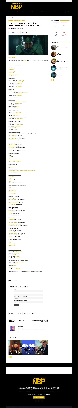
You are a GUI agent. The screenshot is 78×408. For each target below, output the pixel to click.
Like (64, 23)
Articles (12, 17)
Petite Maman (11, 179)
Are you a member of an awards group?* (21, 296)
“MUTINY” (59, 75)
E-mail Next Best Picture (39, 397)
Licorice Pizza (11, 72)
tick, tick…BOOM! (18, 94)
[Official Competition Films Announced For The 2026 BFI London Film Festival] (15, 347)
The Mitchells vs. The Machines (15, 161)
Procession (11, 167)
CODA (15, 254)
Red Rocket (15, 97)
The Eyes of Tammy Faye (21, 101)
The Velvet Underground (14, 172)
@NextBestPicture (13, 273)
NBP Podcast (41, 349)
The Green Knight (12, 71)
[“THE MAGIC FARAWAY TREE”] (54, 61)
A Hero (10, 178)
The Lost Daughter (18, 103)
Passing (15, 129)
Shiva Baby (17, 256)
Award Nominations (15, 280)
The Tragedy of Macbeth (14, 202)
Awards (16, 20)
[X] (68, 1)
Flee (9, 158)
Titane (17, 106)
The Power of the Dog (13, 74)
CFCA (24, 60)
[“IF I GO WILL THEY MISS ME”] (54, 47)
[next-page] (11, 357)
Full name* (16, 289)
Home (10, 17)
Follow (56, 23)
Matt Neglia (13, 28)
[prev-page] (9, 357)
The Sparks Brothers (13, 169)
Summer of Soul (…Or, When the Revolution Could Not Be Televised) (22, 170)
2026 (58, 46)
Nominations (22, 20)
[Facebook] (66, 1)
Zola (17, 113)
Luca (10, 159)
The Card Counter (12, 144)
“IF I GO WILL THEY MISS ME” (63, 47)
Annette (10, 230)
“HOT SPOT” (60, 54)
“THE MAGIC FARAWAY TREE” (63, 61)
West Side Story (12, 75)
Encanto (10, 156)
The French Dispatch (19, 118)
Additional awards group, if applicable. (20, 300)
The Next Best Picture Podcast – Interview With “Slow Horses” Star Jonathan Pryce (41, 352)
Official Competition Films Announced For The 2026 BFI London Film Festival (15, 352)
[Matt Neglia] (9, 28)
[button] (66, 12)
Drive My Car (11, 69)
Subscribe (64, 31)
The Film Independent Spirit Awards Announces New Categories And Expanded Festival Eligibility (28, 352)
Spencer (17, 107)
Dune (10, 187)
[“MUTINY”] (54, 75)
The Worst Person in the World (15, 182)
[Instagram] (67, 1)
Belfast (16, 123)
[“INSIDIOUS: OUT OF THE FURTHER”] (54, 68)
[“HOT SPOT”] (54, 54)
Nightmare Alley (12, 192)
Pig (15, 91)
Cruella (10, 208)
